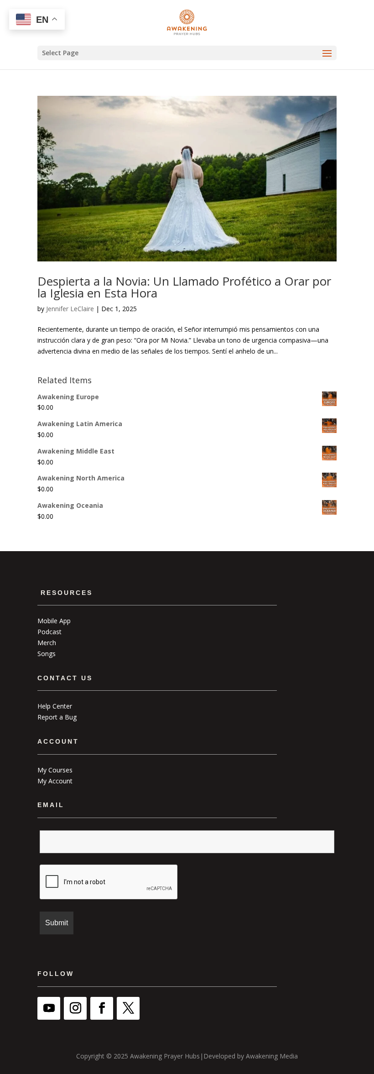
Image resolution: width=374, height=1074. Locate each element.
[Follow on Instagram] (75, 1008)
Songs (46, 653)
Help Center (54, 706)
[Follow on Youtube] (48, 1008)
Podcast (49, 631)
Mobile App (54, 620)
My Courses (55, 770)
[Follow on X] (128, 1008)
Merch (46, 642)
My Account (55, 781)
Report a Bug (57, 717)
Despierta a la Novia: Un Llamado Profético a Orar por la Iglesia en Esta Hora (184, 287)
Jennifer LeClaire (70, 308)
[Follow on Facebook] (101, 1008)
